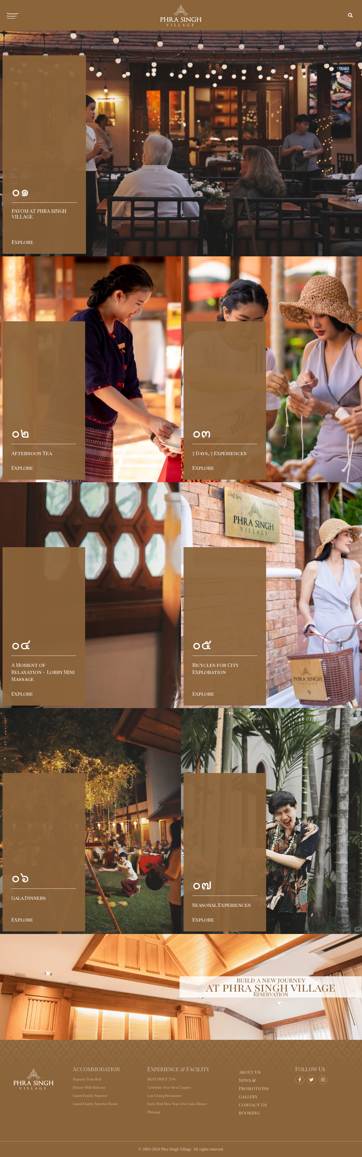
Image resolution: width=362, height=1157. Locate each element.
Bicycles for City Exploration (215, 668)
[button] (350, 15)
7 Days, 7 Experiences (219, 453)
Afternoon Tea (31, 453)
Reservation (270, 994)
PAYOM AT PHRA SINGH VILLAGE (39, 214)
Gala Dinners (28, 897)
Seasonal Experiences (221, 904)
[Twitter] (311, 1079)
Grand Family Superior (90, 1095)
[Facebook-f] (299, 1079)
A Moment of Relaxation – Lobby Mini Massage (43, 672)
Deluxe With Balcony (89, 1087)
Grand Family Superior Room (95, 1104)
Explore (22, 242)
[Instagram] (322, 1079)
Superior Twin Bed (87, 1079)
